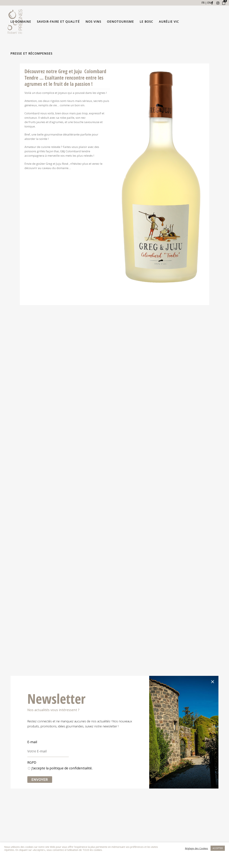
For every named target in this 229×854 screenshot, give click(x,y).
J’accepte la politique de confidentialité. (62, 768)
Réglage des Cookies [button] (196, 848)
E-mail (32, 742)
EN (209, 3)
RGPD (31, 762)
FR (203, 3)
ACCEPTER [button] (218, 848)
